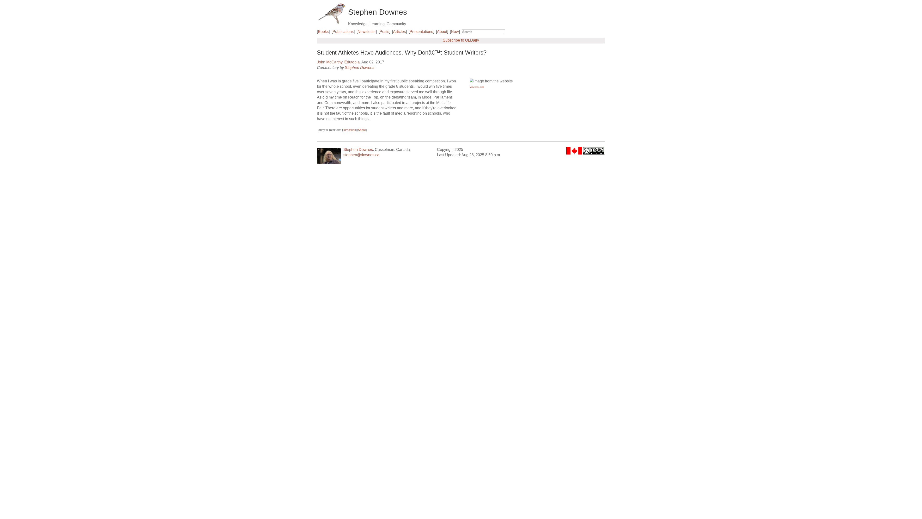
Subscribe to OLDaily (461, 40)
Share (362, 130)
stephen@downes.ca (361, 155)
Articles (399, 32)
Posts (384, 32)
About (442, 32)
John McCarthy (329, 62)
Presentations (421, 32)
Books (323, 32)
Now (455, 32)
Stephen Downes (359, 68)
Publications (343, 32)
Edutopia (352, 62)
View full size (477, 86)
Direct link (349, 130)
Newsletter (367, 32)
